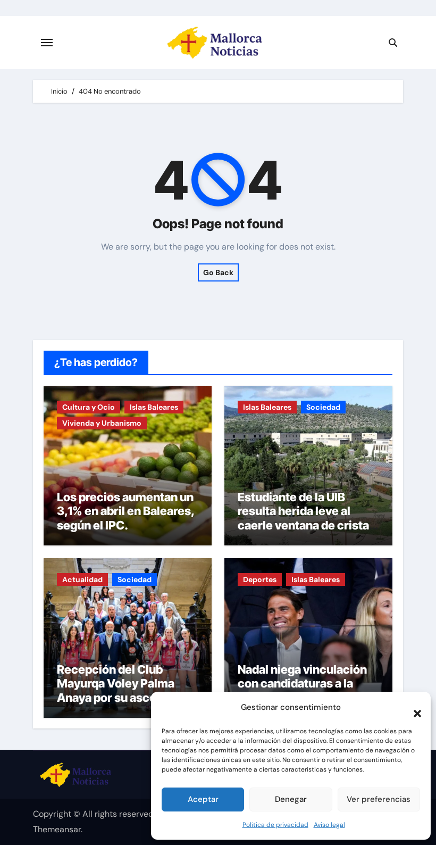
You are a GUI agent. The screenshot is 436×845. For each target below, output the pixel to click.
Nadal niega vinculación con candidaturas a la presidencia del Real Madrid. (302, 690)
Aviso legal (329, 825)
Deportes (259, 579)
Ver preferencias (378, 799)
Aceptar (203, 799)
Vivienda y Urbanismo (101, 423)
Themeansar (57, 829)
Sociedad (323, 407)
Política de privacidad (275, 825)
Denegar (291, 799)
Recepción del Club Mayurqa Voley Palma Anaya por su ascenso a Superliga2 (121, 690)
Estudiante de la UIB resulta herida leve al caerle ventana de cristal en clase (305, 518)
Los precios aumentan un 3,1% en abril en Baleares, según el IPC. (126, 511)
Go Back (218, 272)
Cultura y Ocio (88, 407)
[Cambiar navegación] (46, 42)
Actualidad (82, 579)
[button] (412, 708)
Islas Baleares (154, 407)
